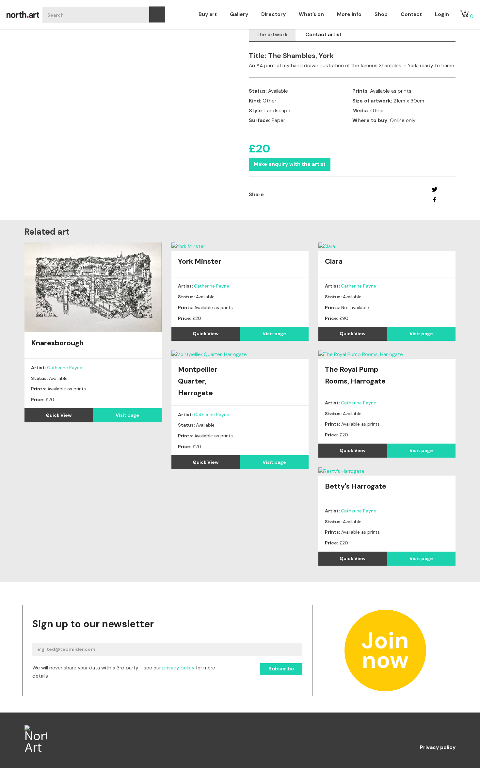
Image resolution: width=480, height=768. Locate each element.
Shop (381, 14)
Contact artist (323, 34)
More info (349, 14)
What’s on (311, 14)
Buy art (208, 14)
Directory (273, 14)
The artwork (272, 34)
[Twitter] (434, 189)
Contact (411, 14)
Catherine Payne (64, 367)
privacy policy (178, 668)
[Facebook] (434, 199)
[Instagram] (424, 731)
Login (442, 14)
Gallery (239, 14)
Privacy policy (438, 747)
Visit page (127, 415)
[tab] (272, 35)
